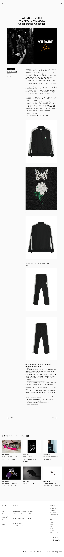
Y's (3, 511)
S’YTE (3, 524)
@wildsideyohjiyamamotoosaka (41, 401)
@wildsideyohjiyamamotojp (33, 397)
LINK (51, 526)
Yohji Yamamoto (5, 508)
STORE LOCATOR (54, 514)
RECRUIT (52, 528)
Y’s (29, 508)
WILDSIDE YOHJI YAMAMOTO (11, 71)
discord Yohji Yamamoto (5, 517)
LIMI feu (4, 519)
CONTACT (52, 522)
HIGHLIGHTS (41, 3)
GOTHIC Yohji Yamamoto (18, 518)
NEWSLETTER (53, 532)
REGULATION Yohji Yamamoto (19, 516)
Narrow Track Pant (31, 263)
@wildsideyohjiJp (44, 402)
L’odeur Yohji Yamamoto (18, 523)
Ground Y (30, 516)
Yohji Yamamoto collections (19, 513)
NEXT (52, 418)
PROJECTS (32, 3)
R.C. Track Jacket (31, 115)
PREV (11, 418)
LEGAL (51, 524)
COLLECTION (25, 3)
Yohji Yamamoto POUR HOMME (20, 511)
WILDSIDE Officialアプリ (34, 404)
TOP (13, 3)
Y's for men (4, 513)
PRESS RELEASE (54, 530)
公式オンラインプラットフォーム (35, 381)
